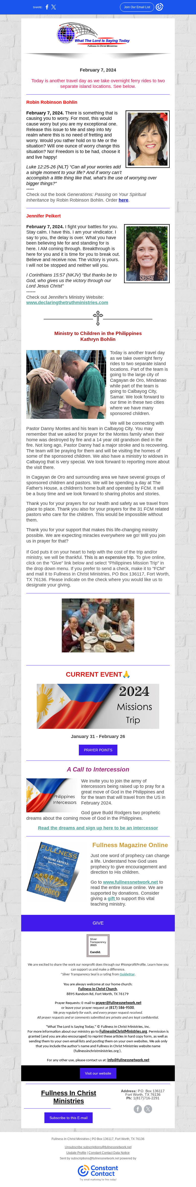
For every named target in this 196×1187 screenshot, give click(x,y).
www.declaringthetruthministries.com (67, 302)
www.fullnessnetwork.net (130, 882)
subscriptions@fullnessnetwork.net (95, 1158)
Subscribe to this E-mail (69, 1118)
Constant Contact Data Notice (109, 1153)
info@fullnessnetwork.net (128, 1060)
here (123, 200)
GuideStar (127, 974)
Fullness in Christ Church (97, 989)
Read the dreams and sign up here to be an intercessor (98, 828)
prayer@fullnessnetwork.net (118, 1003)
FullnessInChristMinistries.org (123, 1032)
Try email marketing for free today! (98, 1179)
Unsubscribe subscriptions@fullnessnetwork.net (98, 1147)
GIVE (98, 923)
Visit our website (98, 1073)
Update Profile (76, 1153)
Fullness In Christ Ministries (68, 1097)
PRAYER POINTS (98, 750)
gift (112, 898)
